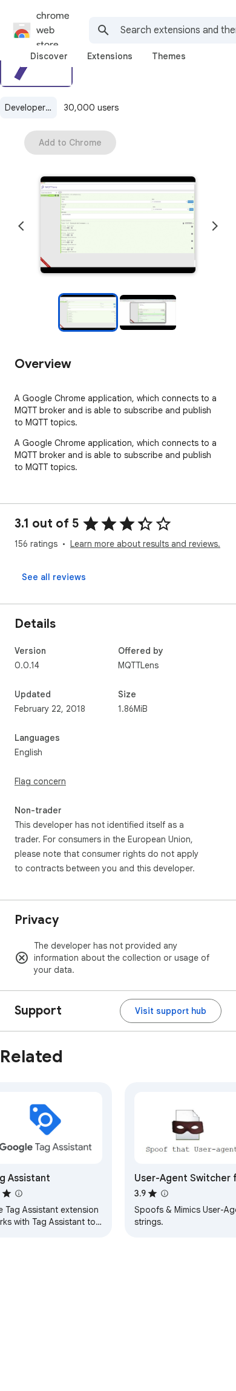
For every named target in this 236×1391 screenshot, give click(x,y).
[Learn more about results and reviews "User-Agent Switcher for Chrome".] (164, 1193)
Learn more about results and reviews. (145, 543)
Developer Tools (31, 107)
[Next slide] (215, 226)
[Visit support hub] (170, 1010)
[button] (118, 226)
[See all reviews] (54, 577)
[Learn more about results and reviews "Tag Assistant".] (18, 1193)
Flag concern (40, 781)
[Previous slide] (21, 226)
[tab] (49, 56)
